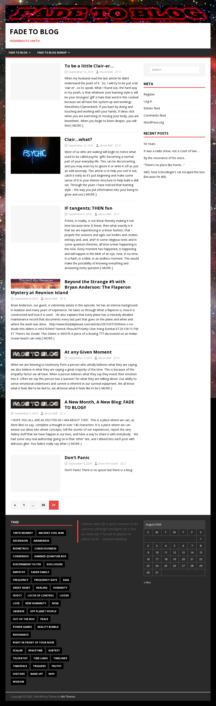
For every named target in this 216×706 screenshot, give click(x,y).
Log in (148, 101)
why (52, 674)
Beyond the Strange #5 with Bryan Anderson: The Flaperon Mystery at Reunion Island (71, 287)
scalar (18, 650)
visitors (19, 674)
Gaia (66, 580)
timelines (60, 658)
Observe (18, 611)
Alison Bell (106, 72)
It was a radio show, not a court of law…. (172, 151)
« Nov (147, 582)
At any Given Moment (88, 352)
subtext (54, 650)
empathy (19, 572)
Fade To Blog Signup (52, 52)
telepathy (20, 658)
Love (16, 603)
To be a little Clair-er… (89, 66)
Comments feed (155, 115)
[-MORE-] (76, 125)
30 (43, 505)
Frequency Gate (45, 580)
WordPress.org (154, 122)
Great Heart (21, 587)
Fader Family (40, 572)
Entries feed (152, 108)
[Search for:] (174, 69)
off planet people (43, 611)
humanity (60, 587)
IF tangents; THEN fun (88, 208)
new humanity (35, 603)
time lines (40, 658)
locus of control (41, 595)
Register (149, 94)
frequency (20, 580)
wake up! (36, 674)
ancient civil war (51, 533)
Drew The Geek (108, 463)
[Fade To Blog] (108, 21)
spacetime (35, 650)
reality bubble (48, 627)
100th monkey (23, 533)
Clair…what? (78, 139)
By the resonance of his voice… (165, 158)
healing (41, 587)
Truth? (56, 666)
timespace (20, 666)
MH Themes (68, 696)
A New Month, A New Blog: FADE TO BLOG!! (99, 404)
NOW (55, 603)
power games (22, 627)
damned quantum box (50, 556)
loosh (64, 595)
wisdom (18, 681)
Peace (44, 619)
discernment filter (27, 564)
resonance (21, 634)
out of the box (24, 619)
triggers (39, 666)
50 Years (149, 144)
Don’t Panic (77, 457)
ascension (20, 541)
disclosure (55, 564)
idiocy (17, 595)
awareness (41, 541)
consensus (21, 556)
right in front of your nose (33, 642)
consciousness (45, 548)
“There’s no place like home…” (164, 165)
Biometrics (21, 548)
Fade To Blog (18, 52)
